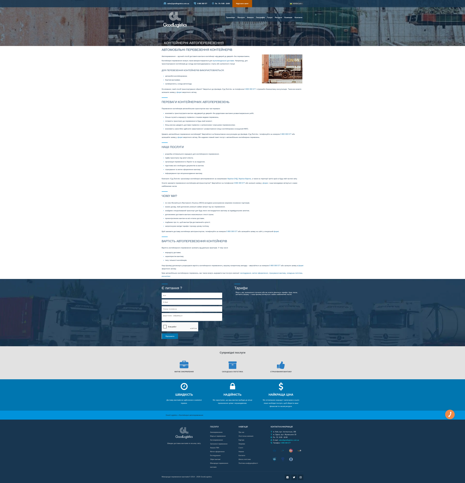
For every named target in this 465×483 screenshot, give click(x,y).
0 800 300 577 (202, 3)
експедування (245, 273)
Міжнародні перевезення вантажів (219, 465)
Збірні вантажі (215, 459)
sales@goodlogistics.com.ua (178, 3)
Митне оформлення (217, 452)
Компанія (288, 17)
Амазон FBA (214, 448)
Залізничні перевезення (218, 444)
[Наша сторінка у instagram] (300, 477)
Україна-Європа (244, 179)
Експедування (215, 455)
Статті (241, 448)
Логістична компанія (246, 436)
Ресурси (278, 17)
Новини (241, 452)
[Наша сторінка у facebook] (287, 477)
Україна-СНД (232, 179)
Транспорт (230, 17)
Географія (260, 17)
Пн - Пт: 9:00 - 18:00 (222, 3)
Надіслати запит (242, 3)
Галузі (269, 17)
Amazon (250, 17)
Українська (297, 3)
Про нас (241, 432)
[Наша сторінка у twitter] (294, 477)
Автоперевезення (216, 440)
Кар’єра (241, 440)
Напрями (242, 444)
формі (179, 92)
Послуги (241, 17)
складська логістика (294, 273)
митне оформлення (260, 273)
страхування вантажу (277, 273)
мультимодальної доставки (223, 61)
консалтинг (166, 276)
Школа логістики (245, 459)
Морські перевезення (218, 436)
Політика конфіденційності (248, 463)
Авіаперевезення (216, 432)
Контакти (298, 17)
